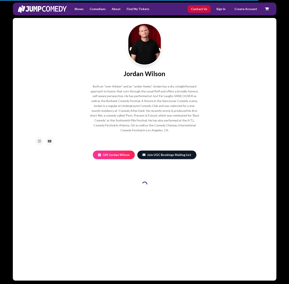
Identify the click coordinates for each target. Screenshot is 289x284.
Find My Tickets (138, 9)
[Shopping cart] (267, 9)
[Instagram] (39, 141)
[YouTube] (49, 141)
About (116, 9)
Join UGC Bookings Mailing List (169, 155)
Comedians (98, 9)
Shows (79, 9)
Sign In (220, 9)
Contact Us (199, 9)
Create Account (245, 9)
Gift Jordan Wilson (116, 155)
